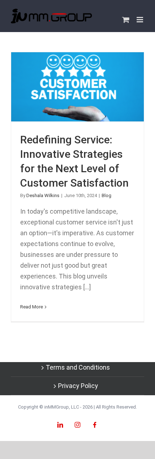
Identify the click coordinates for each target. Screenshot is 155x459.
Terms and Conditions (78, 367)
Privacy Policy (78, 385)
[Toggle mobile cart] (125, 19)
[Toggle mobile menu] (140, 19)
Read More (31, 306)
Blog (106, 195)
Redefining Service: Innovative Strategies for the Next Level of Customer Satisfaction (77, 87)
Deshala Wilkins (42, 195)
